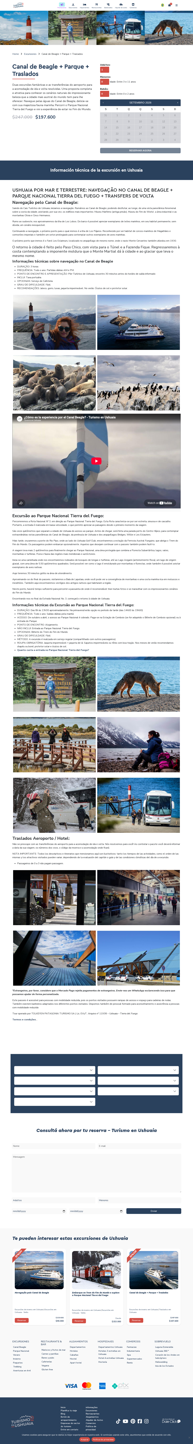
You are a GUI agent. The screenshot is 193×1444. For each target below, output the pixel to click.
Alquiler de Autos (94, 1420)
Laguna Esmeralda (164, 1347)
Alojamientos (84, 8)
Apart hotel (76, 1362)
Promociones (61, 8)
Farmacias (132, 1347)
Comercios (133, 8)
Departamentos (77, 1347)
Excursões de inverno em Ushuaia (29, 1309)
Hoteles (74, 1351)
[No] (189, 1437)
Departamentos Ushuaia (110, 1347)
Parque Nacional (21, 1351)
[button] (162, 5)
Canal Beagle (19, 1347)
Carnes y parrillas (50, 1353)
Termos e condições (24, 1019)
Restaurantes (97, 8)
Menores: (105, 77)
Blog (63, 1413)
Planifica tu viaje (69, 1410)
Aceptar (85, 1439)
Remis (130, 1362)
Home (15, 54)
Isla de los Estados (164, 1365)
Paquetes (18, 1362)
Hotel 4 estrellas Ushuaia (111, 1358)
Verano (16, 1354)
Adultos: (105, 65)
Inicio (63, 1407)
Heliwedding (161, 1362)
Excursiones (73, 8)
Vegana (45, 1365)
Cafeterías (47, 1361)
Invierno (17, 1358)
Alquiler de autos (121, 8)
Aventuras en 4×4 (22, 1370)
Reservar (21, 1320)
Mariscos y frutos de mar (54, 1349)
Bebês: (104, 89)
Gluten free (47, 1369)
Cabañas (74, 1354)
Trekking (17, 1366)
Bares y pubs (48, 1357)
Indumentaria (133, 1351)
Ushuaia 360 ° (162, 1351)
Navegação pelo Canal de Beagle (32, 1293)
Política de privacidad (103, 1439)
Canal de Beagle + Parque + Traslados (148, 1293)
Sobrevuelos (108, 8)
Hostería (102, 1362)
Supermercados (134, 1358)
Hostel (73, 1358)
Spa (129, 1354)
